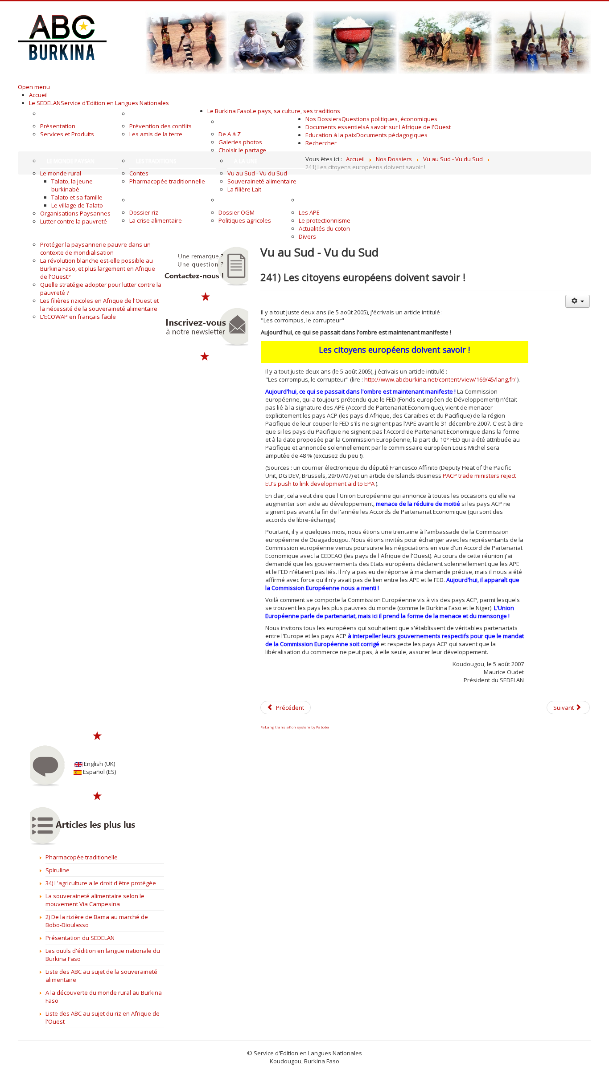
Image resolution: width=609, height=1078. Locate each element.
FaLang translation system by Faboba (294, 726)
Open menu (34, 87)
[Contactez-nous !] (205, 266)
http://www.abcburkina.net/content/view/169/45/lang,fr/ (440, 379)
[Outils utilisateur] (577, 301)
